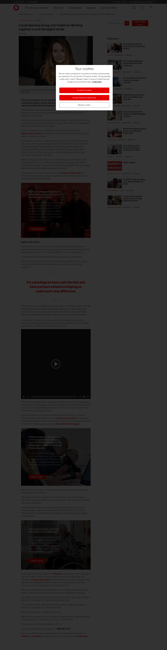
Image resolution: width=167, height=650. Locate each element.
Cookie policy (97, 82)
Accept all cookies (84, 90)
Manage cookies (84, 105)
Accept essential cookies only (84, 98)
